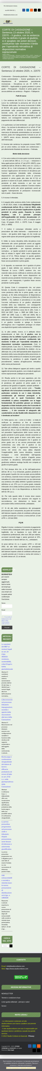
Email (3, 610)
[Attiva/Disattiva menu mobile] (38, 21)
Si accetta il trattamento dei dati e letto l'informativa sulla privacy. (7, 620)
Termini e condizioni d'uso (11, 998)
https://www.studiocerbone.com (17, 969)
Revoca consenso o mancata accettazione (21, 1068)
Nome (3, 603)
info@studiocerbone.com (10, 15)
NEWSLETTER (7, 993)
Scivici (4, 1006)
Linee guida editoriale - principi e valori (16, 1002)
